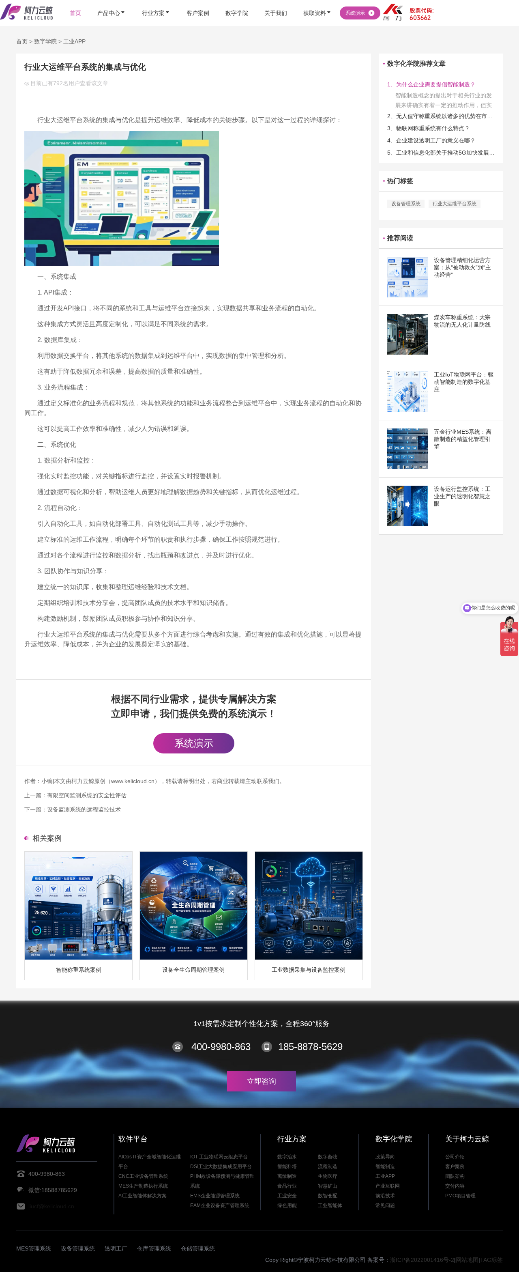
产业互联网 (387, 1186)
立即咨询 (261, 1081)
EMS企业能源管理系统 (215, 1196)
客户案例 (455, 1166)
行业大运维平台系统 (454, 204)
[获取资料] (317, 1)
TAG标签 (491, 1260)
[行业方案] (156, 1)
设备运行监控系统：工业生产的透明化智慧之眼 (462, 496)
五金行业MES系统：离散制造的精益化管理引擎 (462, 439)
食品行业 (287, 1186)
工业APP (74, 41)
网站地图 (467, 1260)
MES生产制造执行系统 (143, 1186)
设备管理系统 (405, 204)
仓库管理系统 (154, 1248)
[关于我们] (275, 1)
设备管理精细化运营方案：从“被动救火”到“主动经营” (462, 267)
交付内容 (455, 1186)
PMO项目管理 (460, 1196)
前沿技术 (385, 1196)
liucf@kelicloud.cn (51, 1206)
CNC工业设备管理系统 (143, 1176)
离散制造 (287, 1176)
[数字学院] (236, 1)
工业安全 (287, 1196)
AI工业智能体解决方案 (142, 1196)
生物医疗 (327, 1176)
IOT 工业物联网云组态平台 (219, 1157)
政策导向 (385, 1157)
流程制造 (327, 1166)
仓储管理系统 (198, 1248)
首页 (22, 41)
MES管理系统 (33, 1248)
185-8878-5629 (310, 1046)
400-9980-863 (221, 1046)
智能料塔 (287, 1166)
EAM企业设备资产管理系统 (219, 1205)
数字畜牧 (327, 1157)
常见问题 (385, 1205)
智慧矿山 (327, 1186)
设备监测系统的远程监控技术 (84, 809)
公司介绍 (455, 1157)
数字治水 (287, 1157)
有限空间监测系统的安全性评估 (87, 795)
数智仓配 (327, 1196)
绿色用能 (287, 1205)
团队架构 (455, 1176)
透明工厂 (116, 1248)
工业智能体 (330, 1205)
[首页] (75, 1)
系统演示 (193, 743)
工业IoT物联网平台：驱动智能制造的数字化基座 (463, 381)
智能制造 (385, 1166)
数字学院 (45, 41)
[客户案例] (198, 1)
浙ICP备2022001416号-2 (422, 1260)
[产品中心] (111, 1)
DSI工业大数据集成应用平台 (221, 1166)
